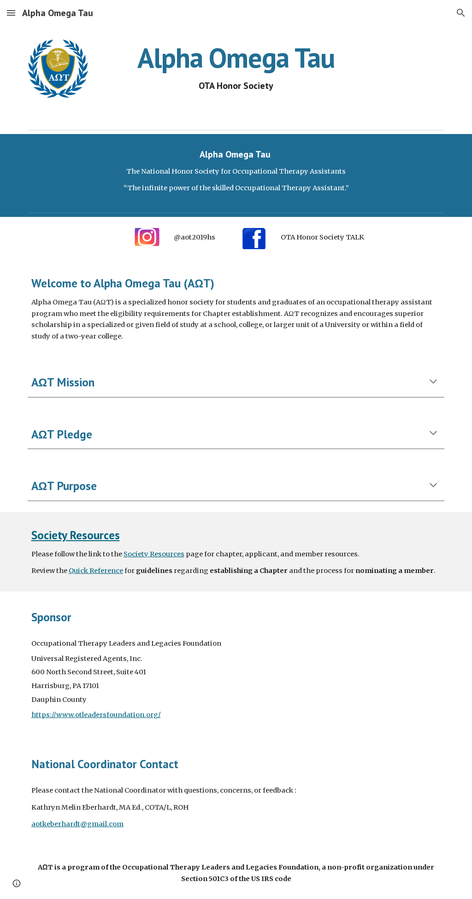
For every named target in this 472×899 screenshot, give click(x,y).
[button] (11, 12)
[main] (236, 67)
